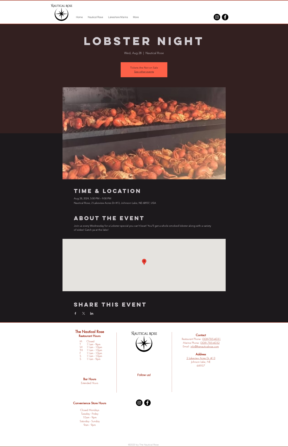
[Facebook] (225, 17)
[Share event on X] (83, 313)
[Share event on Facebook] (75, 313)
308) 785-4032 (210, 343)
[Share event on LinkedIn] (91, 313)
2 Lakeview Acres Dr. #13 (200, 358)
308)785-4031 (212, 339)
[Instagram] (217, 17)
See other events (144, 71)
